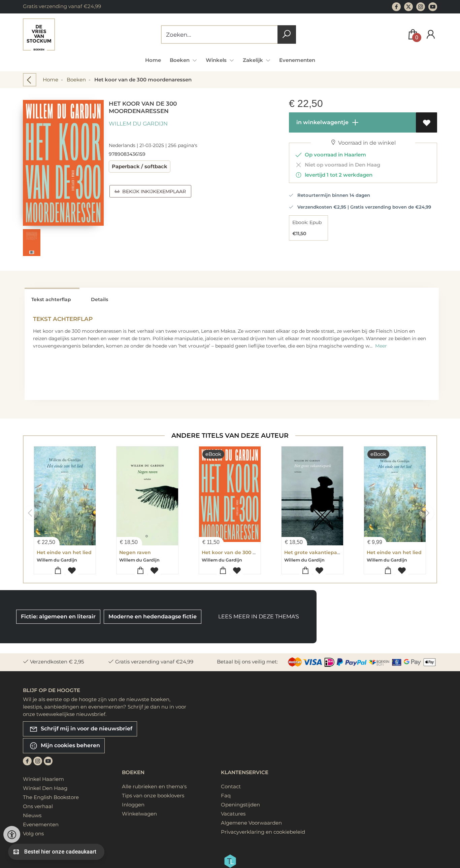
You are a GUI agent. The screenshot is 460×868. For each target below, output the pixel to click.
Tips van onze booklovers (153, 795)
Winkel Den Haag (45, 788)
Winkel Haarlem (43, 779)
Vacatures (233, 813)
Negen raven (135, 552)
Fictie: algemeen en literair (58, 616)
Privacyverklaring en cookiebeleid (263, 832)
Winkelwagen (139, 813)
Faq (226, 795)
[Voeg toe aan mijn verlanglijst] (426, 122)
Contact (231, 786)
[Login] (430, 34)
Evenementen (297, 60)
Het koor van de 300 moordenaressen (248, 552)
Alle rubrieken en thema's (154, 786)
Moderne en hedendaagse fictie (152, 616)
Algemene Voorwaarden (251, 823)
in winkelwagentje (322, 122)
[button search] (286, 34)
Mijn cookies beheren (69, 745)
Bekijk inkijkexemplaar (153, 191)
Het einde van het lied (64, 552)
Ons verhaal (38, 806)
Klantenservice (244, 772)
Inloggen (133, 804)
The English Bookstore (51, 797)
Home (153, 60)
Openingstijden (240, 804)
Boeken (76, 79)
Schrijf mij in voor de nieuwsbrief (85, 728)
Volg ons (33, 833)
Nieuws (32, 815)
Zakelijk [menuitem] (253, 60)
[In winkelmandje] (58, 571)
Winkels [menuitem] (217, 60)
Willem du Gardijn (138, 123)
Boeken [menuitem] (180, 60)
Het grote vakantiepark (313, 552)
